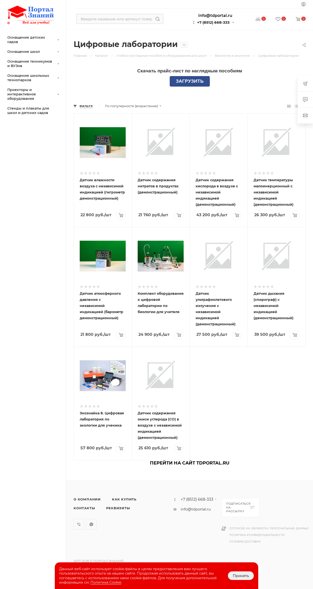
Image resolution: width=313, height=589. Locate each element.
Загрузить (190, 81)
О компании (87, 499)
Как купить (124, 499)
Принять (241, 575)
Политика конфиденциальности (257, 535)
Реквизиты (118, 508)
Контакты (84, 508)
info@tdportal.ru (196, 509)
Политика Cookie (105, 582)
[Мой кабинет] (303, 5)
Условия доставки (245, 541)
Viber (79, 524)
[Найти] (158, 19)
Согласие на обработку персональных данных (269, 528)
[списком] (296, 106)
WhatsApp (91, 524)
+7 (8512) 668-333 (213, 22)
